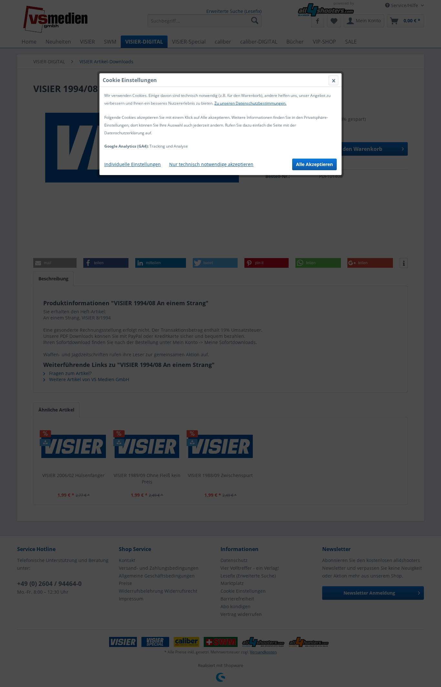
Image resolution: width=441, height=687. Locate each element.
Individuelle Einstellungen (132, 164)
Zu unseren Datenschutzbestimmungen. (250, 103)
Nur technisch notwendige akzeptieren (211, 164)
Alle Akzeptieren (314, 164)
